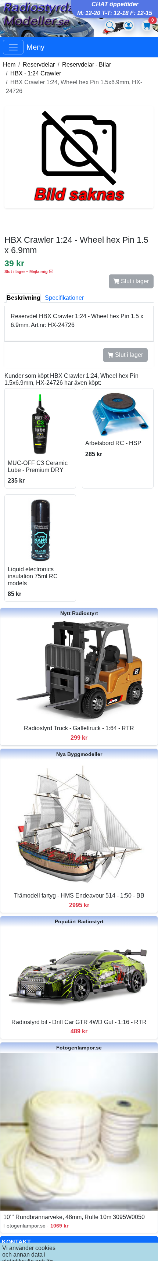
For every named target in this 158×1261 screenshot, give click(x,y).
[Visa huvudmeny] (13, 47)
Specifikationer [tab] (64, 298)
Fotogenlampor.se (79, 1048)
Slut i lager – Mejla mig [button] (26, 271)
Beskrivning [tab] (23, 298)
